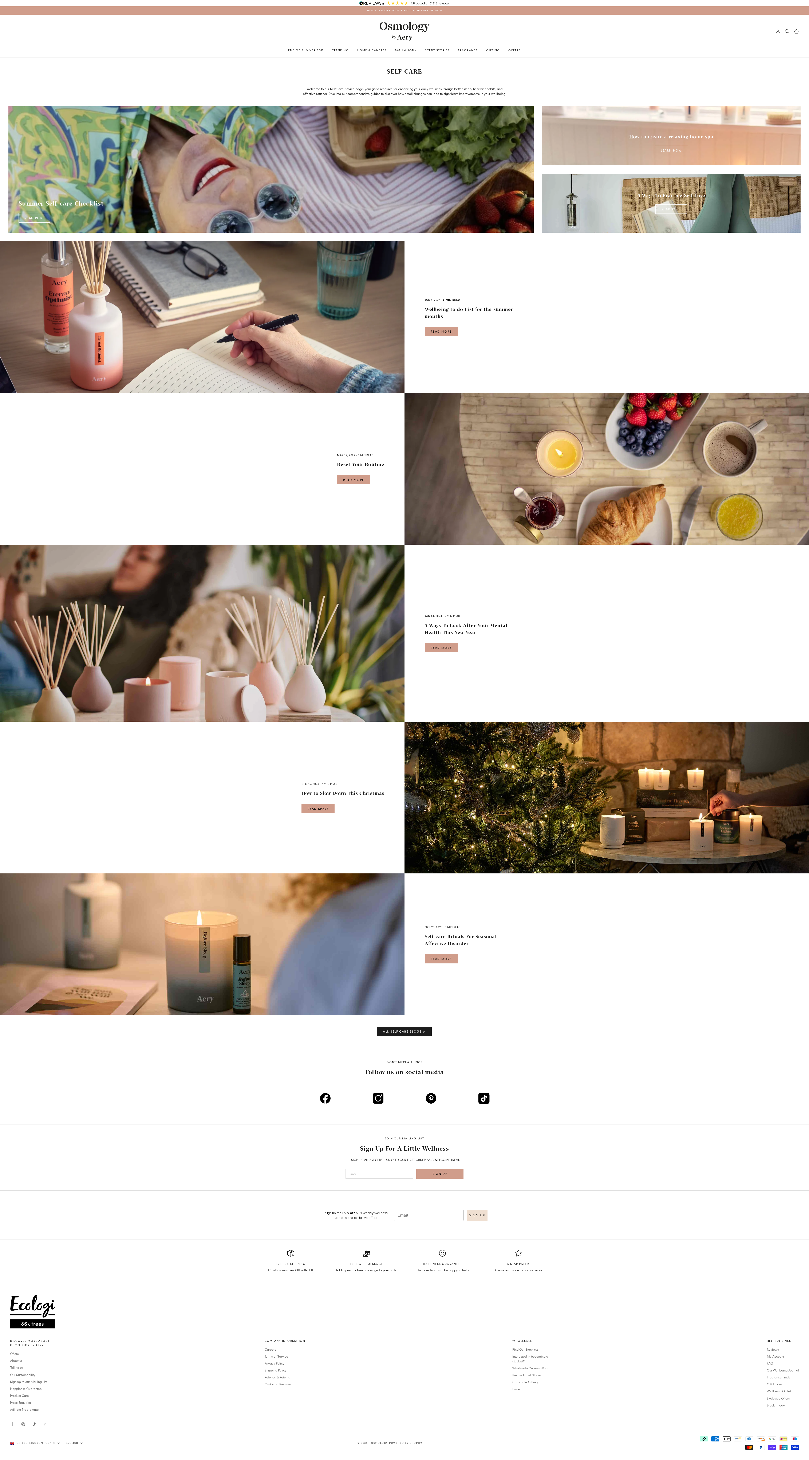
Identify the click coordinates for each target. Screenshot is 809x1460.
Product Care (19, 1395)
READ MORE (353, 480)
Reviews (773, 1349)
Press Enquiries (21, 1402)
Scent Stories (437, 50)
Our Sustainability (22, 1375)
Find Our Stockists (525, 1349)
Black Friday (776, 1405)
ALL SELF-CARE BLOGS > (404, 1031)
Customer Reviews (278, 1384)
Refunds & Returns (277, 1377)
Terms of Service (276, 1356)
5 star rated (518, 1263)
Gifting (493, 50)
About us (16, 1360)
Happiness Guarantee (26, 1388)
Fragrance (468, 50)
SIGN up (440, 1173)
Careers (270, 1349)
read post (34, 218)
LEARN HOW (671, 150)
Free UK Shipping (291, 1263)
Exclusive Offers (778, 1398)
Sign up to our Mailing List (28, 1381)
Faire (516, 1389)
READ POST (671, 209)
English (72, 1443)
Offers (514, 50)
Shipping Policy (276, 1370)
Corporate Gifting (525, 1382)
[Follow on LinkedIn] (45, 1424)
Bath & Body (406, 50)
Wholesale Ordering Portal (531, 1368)
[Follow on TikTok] (34, 1424)
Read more (441, 331)
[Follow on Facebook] (12, 1424)
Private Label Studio (526, 1375)
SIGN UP (477, 1215)
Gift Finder (774, 1384)
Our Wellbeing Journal (783, 1370)
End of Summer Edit (306, 50)
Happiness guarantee (442, 1263)
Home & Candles (372, 50)
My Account (775, 1356)
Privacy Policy (274, 1363)
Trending (340, 50)
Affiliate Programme (24, 1409)
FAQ (770, 1363)
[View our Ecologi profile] (404, 1311)
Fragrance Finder (779, 1377)
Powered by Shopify (406, 1443)
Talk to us (16, 1367)
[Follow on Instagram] (23, 1424)
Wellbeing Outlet (779, 1391)
